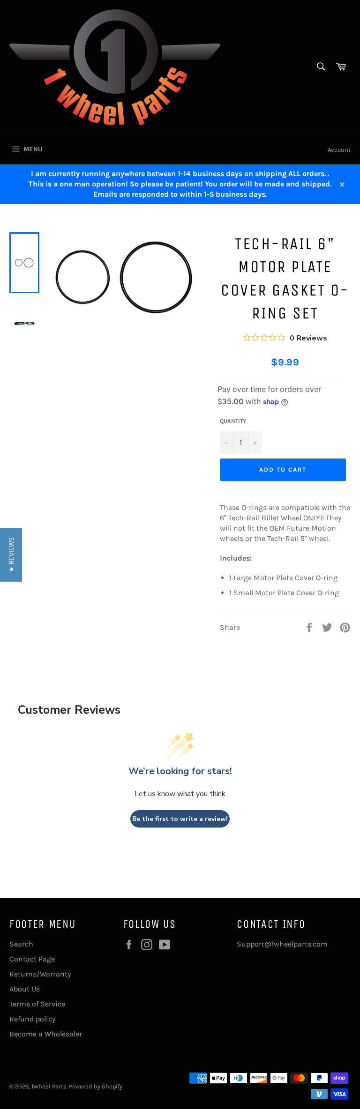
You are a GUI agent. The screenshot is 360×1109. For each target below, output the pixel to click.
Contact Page (32, 958)
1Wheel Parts (49, 1086)
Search (21, 943)
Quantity (233, 421)
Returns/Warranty (40, 973)
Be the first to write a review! (180, 818)
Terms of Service (37, 1003)
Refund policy (32, 1018)
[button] (11, 555)
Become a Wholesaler (45, 1033)
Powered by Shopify (95, 1086)
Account (339, 149)
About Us (24, 988)
